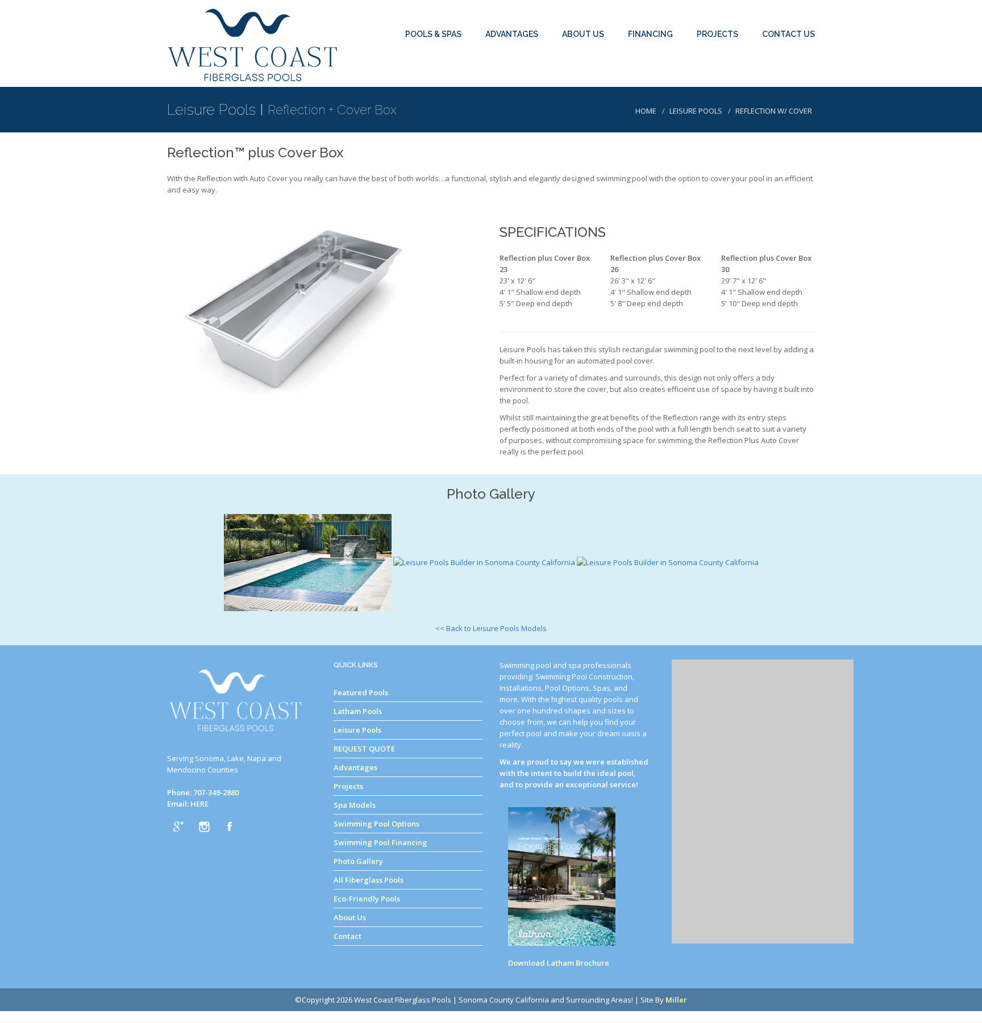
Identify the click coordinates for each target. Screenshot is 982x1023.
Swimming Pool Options (376, 824)
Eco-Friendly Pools (367, 898)
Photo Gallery (358, 861)
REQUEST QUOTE (364, 749)
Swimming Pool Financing (380, 842)
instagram (204, 826)
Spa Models (355, 805)
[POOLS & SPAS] (436, 13)
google (178, 826)
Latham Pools (358, 711)
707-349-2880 (216, 792)
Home (645, 111)
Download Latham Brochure (558, 963)
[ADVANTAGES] (515, 13)
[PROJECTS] (721, 13)
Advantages (355, 767)
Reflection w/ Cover (773, 111)
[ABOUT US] (586, 13)
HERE (199, 804)
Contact (347, 936)
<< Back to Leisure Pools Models (491, 628)
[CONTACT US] (788, 13)
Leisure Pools (695, 111)
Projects (348, 786)
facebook (229, 826)
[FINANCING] (654, 13)
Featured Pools (361, 692)
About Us (350, 917)
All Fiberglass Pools (368, 880)
